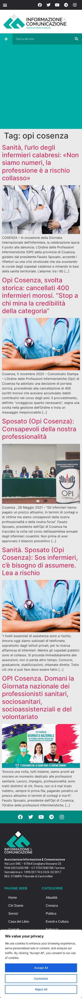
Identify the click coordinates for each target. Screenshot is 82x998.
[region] (41, 964)
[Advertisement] (41, 88)
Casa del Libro (18, 921)
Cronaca (52, 905)
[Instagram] (75, 5)
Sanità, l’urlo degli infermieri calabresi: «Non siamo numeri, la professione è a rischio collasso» (40, 162)
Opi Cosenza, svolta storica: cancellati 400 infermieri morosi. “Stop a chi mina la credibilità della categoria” (40, 295)
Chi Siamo (15, 905)
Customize (41, 978)
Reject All (41, 989)
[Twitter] (49, 5)
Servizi (13, 913)
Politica (51, 913)
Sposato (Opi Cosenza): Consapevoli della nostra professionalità (39, 428)
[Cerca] (76, 39)
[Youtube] (57, 5)
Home (12, 897)
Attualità (51, 897)
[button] (5, 5)
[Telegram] (66, 5)
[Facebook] (40, 5)
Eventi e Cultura (57, 921)
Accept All (41, 967)
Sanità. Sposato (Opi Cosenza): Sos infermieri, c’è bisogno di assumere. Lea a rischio (40, 561)
